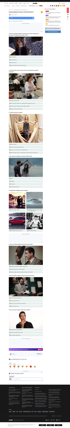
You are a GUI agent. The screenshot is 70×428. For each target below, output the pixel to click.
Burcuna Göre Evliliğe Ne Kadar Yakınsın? (52, 25)
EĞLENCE (20, 3)
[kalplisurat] (62, 6)
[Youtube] (58, 416)
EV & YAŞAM (11, 3)
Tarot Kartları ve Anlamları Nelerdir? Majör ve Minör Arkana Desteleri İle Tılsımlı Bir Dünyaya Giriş (55, 390)
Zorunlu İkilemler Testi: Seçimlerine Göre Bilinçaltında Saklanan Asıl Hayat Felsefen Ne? (14, 403)
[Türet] (51, 6)
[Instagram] (52, 416)
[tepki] (10, 366)
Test (13, 9)
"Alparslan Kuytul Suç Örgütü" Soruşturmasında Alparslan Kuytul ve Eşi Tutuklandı (28, 403)
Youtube (20, 411)
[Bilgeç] (53, 6)
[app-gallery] (58, 420)
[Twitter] (56, 416)
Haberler (10, 9)
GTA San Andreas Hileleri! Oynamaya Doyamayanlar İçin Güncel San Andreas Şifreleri (54, 405)
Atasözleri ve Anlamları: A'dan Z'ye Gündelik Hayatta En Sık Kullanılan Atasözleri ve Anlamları (40, 404)
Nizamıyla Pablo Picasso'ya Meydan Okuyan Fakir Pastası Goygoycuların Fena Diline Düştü (53, 21)
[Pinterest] (60, 416)
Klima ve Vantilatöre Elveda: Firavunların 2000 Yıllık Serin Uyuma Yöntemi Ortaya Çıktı (53, 17)
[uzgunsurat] (64, 6)
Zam (17, 411)
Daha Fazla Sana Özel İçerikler (52, 31)
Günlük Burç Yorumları (26, 411)
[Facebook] (54, 416)
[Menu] (5, 3)
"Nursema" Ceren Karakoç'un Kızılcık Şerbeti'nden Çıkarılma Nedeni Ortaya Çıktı (27, 396)
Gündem (47, 11)
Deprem (14, 411)
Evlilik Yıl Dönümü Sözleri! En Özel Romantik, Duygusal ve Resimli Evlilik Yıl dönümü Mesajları (40, 394)
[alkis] (60, 6)
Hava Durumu (37, 389)
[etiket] (42, 12)
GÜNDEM (16, 3)
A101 (32, 411)
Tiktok (35, 411)
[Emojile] (56, 6)
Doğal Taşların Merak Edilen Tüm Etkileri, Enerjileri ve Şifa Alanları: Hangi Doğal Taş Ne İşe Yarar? (41, 399)
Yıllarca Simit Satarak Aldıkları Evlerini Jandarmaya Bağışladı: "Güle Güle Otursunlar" (27, 406)
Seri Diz (41, 5)
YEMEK (24, 3)
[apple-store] (47, 420)
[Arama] (59, 3)
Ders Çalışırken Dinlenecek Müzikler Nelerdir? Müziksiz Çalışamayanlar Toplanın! (54, 397)
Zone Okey (37, 5)
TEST (7, 3)
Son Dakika (39, 411)
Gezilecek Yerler (51, 411)
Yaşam (47, 15)
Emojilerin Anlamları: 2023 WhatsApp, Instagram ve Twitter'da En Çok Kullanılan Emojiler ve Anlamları (41, 401)
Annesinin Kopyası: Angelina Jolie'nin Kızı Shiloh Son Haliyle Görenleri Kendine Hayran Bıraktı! (28, 399)
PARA (28, 3)
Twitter (10, 411)
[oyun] (58, 6)
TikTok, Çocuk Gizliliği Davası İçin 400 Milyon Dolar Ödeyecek (53, 13)
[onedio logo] (35, 3)
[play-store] (53, 420)
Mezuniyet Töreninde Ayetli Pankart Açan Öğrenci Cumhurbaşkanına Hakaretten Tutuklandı (27, 390)
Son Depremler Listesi (38, 391)
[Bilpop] (54, 6)
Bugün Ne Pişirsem (45, 411)
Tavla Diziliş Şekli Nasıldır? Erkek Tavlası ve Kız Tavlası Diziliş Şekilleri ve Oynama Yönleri (41, 406)
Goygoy (47, 19)
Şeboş (14, 14)
